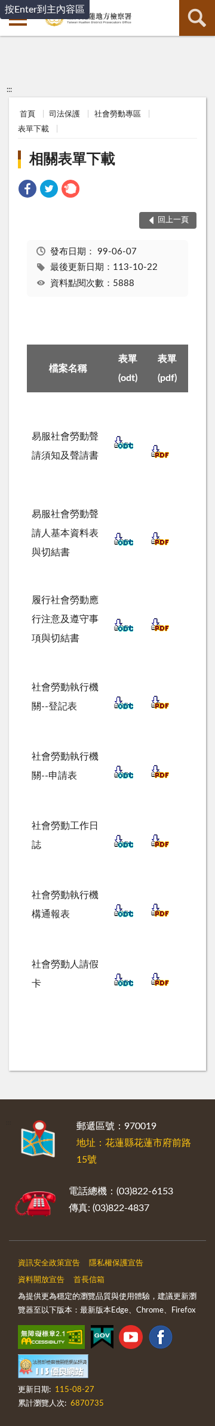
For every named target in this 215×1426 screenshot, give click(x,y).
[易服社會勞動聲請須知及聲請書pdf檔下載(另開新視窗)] (160, 457)
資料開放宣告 (41, 1280)
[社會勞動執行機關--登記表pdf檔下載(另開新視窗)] (160, 707)
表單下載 (33, 129)
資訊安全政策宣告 (49, 1263)
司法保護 (64, 114)
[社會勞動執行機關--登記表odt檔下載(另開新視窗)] (123, 707)
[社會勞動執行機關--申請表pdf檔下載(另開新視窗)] (160, 777)
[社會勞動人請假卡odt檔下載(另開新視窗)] (123, 984)
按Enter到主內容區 (45, 9)
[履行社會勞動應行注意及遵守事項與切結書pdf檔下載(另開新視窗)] (160, 630)
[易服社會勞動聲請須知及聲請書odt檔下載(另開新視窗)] (123, 447)
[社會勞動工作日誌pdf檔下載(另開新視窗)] (160, 846)
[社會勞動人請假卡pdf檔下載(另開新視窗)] (160, 984)
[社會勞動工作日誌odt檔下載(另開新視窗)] (123, 846)
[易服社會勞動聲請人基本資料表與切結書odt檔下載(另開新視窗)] (123, 544)
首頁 (27, 114)
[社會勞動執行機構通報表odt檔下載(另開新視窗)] (123, 915)
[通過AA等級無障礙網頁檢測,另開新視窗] (51, 1339)
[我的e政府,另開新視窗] (102, 1339)
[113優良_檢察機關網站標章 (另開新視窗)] (53, 1368)
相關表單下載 (72, 159)
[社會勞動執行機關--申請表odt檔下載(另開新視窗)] (123, 777)
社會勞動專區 (117, 114)
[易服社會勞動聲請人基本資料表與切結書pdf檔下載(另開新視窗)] (160, 544)
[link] (27, 191)
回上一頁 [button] (173, 220)
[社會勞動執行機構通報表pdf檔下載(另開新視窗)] (160, 915)
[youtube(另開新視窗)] (131, 1339)
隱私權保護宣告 (116, 1263)
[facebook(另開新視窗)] (161, 1339)
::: (9, 89)
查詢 (197, 18)
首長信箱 (89, 1280)
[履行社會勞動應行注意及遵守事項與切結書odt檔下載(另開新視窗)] (123, 630)
